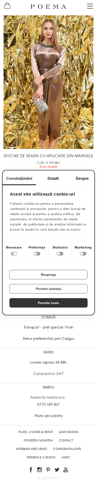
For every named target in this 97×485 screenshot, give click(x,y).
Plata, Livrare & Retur (36, 432)
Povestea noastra (38, 440)
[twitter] (57, 470)
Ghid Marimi (68, 432)
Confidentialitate (67, 449)
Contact (66, 440)
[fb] (31, 470)
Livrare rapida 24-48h (48, 362)
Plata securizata (48, 416)
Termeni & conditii (41, 457)
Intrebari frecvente (31, 449)
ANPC (66, 457)
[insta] (40, 470)
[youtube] (66, 470)
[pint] (48, 470)
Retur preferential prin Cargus (48, 339)
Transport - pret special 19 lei (48, 327)
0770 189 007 (48, 404)
